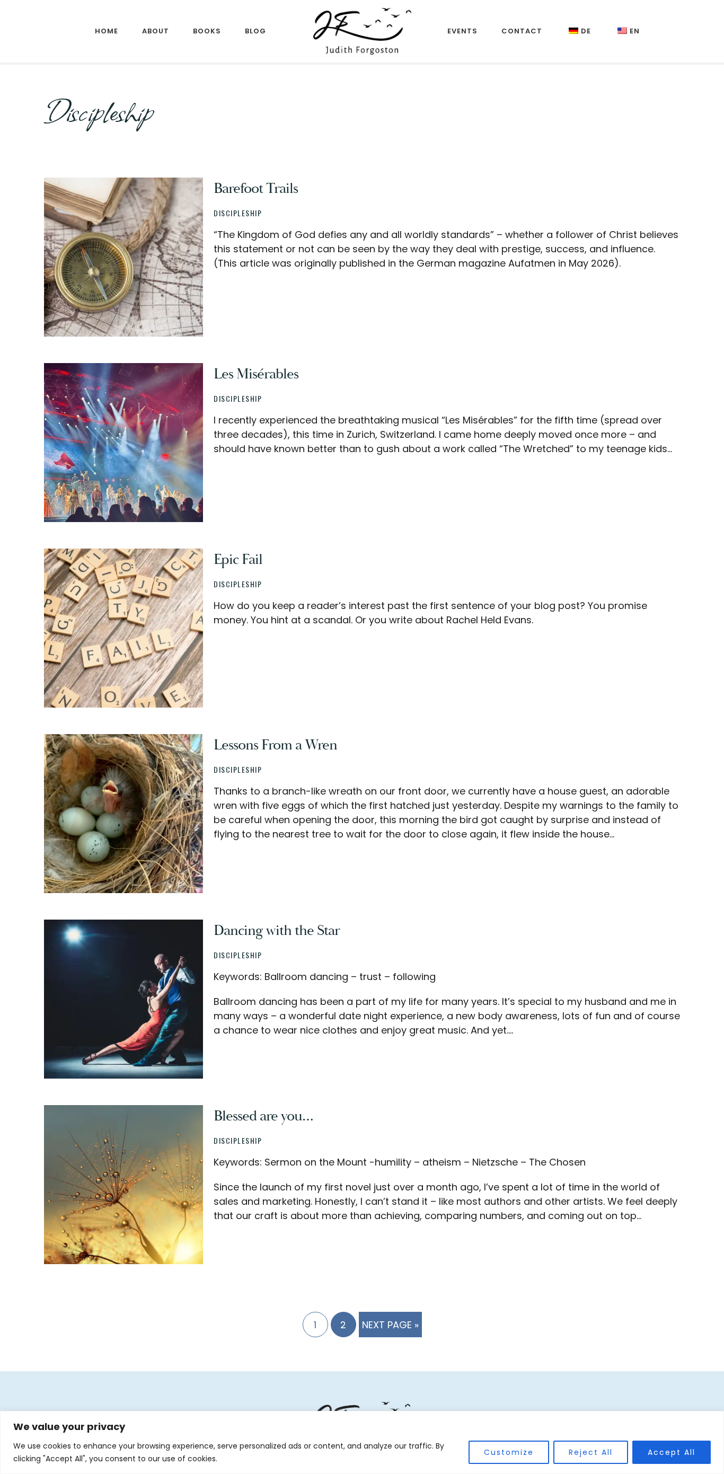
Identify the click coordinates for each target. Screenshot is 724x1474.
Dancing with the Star (277, 930)
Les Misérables (256, 374)
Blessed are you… (263, 1116)
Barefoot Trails (256, 188)
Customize (509, 1452)
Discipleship (238, 212)
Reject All (591, 1452)
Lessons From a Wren (275, 745)
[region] (362, 1442)
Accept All (671, 1452)
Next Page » (390, 1327)
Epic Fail (238, 559)
